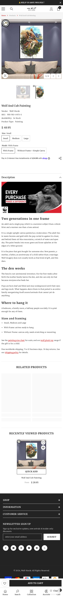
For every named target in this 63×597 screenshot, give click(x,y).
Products (12, 15)
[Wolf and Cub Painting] (31, 454)
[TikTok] (29, 548)
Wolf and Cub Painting (31, 478)
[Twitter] (44, 548)
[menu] (3, 9)
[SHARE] (59, 158)
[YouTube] (37, 548)
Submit (51, 537)
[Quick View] (43, 447)
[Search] (11, 9)
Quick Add (31, 471)
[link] (16, 415)
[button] (53, 76)
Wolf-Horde (15, 111)
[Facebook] (5, 548)
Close (60, 3)
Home (3, 15)
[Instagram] (13, 548)
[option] (31, 49)
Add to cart (35, 583)
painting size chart (16, 340)
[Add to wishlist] (4, 583)
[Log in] (51, 9)
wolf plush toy (47, 340)
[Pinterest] (21, 548)
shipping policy (12, 352)
